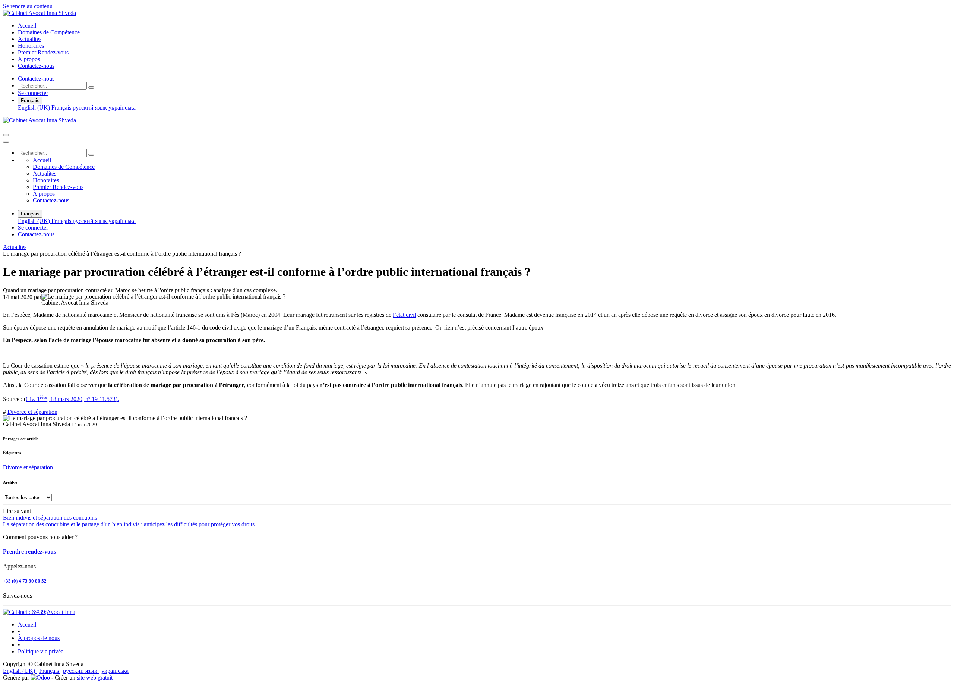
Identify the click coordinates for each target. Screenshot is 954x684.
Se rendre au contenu (28, 6)
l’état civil (404, 315)
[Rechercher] (91, 87)
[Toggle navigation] (6, 135)
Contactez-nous (36, 78)
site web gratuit (95, 677)
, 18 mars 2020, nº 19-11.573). (79, 399)
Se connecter (33, 93)
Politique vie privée (40, 651)
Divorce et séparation (32, 412)
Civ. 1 (33, 399)
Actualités (14, 247)
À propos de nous (39, 638)
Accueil (27, 624)
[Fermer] (6, 142)
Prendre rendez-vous (29, 551)
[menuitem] (27, 25)
